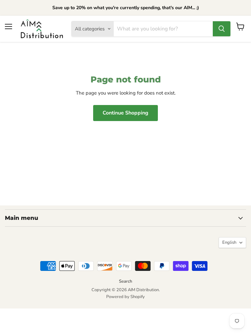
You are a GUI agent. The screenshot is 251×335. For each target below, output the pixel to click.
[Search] (221, 28)
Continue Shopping (125, 112)
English (229, 242)
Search (125, 281)
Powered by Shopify (125, 297)
